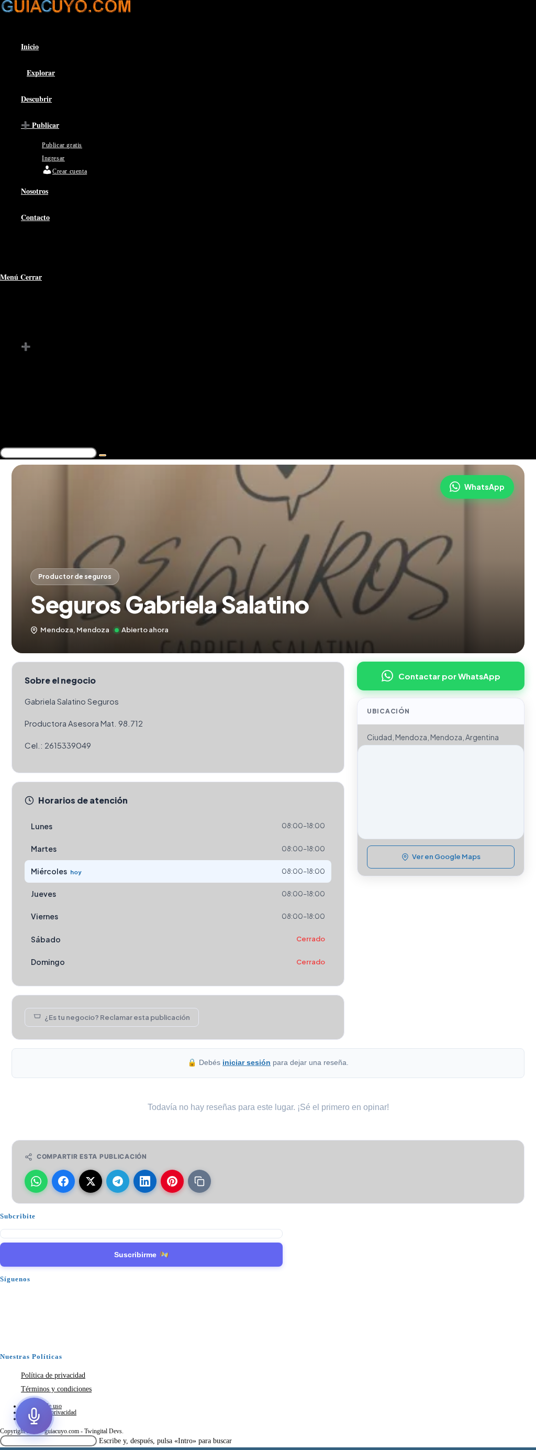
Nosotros (35, 403)
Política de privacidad (53, 1375)
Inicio (30, 304)
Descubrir (37, 332)
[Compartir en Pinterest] (172, 1181)
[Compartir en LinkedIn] (145, 1181)
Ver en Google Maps (446, 856)
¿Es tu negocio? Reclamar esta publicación (117, 1017)
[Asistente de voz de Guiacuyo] (34, 1416)
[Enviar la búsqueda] (102, 455)
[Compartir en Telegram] (117, 1181)
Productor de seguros (74, 576)
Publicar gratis (65, 361)
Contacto (35, 417)
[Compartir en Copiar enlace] (199, 1181)
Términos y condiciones (56, 1389)
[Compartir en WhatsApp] (36, 1181)
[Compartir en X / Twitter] (90, 1181)
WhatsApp (484, 486)
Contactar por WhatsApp (449, 676)
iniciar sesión (246, 1062)
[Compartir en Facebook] (63, 1181)
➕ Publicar (40, 347)
